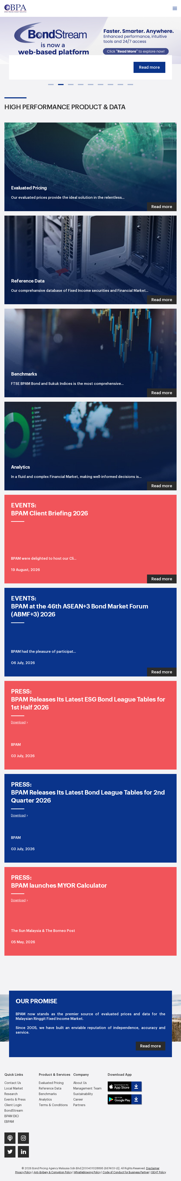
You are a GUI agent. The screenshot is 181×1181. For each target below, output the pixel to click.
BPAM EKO (11, 1116)
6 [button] (100, 84)
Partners (79, 1105)
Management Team (87, 1088)
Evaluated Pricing (51, 1083)
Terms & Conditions (53, 1105)
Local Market (13, 1088)
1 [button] (51, 84)
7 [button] (110, 84)
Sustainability (83, 1094)
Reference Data (50, 1088)
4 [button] (80, 84)
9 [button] (130, 84)
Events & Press (15, 1099)
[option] (90, 32)
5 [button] (90, 84)
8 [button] (120, 84)
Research (11, 1094)
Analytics (45, 1099)
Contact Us (12, 1083)
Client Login (13, 1105)
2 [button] (61, 84)
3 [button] (71, 84)
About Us (80, 1083)
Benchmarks (48, 1094)
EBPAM (9, 1121)
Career (78, 1099)
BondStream (13, 1110)
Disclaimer (152, 1168)
